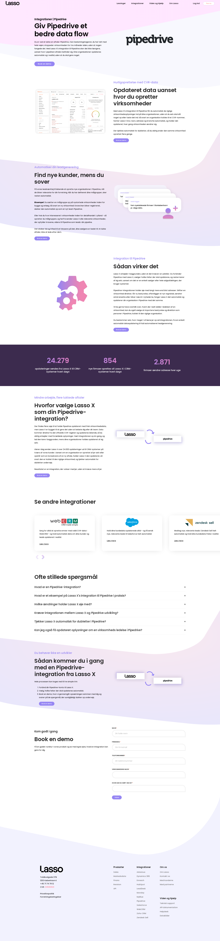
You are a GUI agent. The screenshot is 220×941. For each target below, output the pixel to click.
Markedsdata (119, 876)
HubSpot (141, 884)
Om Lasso (173, 3)
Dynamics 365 (143, 876)
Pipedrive (141, 901)
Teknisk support (167, 903)
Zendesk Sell (142, 917)
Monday (140, 892)
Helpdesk (164, 911)
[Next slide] (43, 557)
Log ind (196, 3)
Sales (115, 872)
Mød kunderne (166, 880)
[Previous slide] (37, 557)
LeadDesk (141, 888)
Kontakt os (165, 876)
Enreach (140, 880)
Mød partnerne (167, 884)
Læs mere (44, 544)
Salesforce (142, 905)
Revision (117, 884)
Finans (116, 880)
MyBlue (140, 897)
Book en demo (44, 64)
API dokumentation (169, 907)
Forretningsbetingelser (50, 897)
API (114, 888)
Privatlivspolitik (47, 893)
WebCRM (141, 909)
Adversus (141, 872)
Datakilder (164, 915)
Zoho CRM (141, 913)
